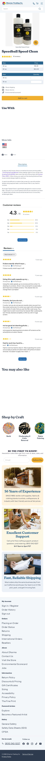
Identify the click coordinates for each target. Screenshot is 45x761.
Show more (22, 359)
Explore (5, 710)
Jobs (4, 668)
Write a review (22, 240)
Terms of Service (27, 754)
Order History (8, 610)
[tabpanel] (22, 308)
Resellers (6, 643)
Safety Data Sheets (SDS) (14, 728)
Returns (6, 631)
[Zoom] (35, 42)
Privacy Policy (8, 697)
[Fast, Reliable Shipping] (22, 564)
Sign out (6, 613)
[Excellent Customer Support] (22, 519)
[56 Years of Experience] (22, 477)
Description (22, 164)
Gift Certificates (10, 685)
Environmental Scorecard (14, 664)
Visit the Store (9, 660)
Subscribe (37, 460)
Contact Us (7, 656)
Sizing (5, 689)
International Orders (12, 639)
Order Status (8, 627)
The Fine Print (9, 701)
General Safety (9, 724)
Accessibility (8, 693)
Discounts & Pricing (11, 681)
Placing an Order (10, 623)
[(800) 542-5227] (33, 3)
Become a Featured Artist (14, 714)
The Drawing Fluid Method (10, 172)
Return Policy (8, 677)
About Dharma (9, 652)
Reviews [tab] (9, 248)
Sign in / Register (10, 606)
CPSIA (5, 732)
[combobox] (22, 9)
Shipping (6, 635)
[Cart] (37, 3)
